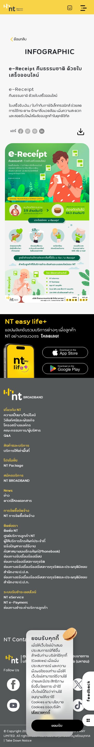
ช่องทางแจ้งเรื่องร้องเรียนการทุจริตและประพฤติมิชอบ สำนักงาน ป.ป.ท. (45, 579)
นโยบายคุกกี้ (40, 712)
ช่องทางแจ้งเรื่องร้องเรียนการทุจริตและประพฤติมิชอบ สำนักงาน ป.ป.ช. (45, 569)
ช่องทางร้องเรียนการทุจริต (24, 561)
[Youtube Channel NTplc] (14, 704)
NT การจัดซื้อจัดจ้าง (19, 515)
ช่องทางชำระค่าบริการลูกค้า (26, 607)
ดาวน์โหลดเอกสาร (18, 500)
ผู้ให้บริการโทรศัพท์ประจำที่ (24, 541)
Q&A (7, 435)
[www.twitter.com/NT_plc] (78, 683)
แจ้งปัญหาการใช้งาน (20, 546)
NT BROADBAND (17, 480)
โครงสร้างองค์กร (17, 425)
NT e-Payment (16, 602)
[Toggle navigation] (84, 8)
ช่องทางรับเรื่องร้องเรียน (23, 556)
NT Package (13, 465)
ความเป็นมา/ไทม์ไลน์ (20, 415)
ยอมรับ (56, 725)
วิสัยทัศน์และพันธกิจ (19, 420)
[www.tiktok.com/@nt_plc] (78, 704)
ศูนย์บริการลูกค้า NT (19, 536)
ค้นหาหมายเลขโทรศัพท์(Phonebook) (32, 551)
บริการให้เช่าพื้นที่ (17, 450)
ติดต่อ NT (11, 530)
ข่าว (7, 495)
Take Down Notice (18, 740)
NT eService (14, 597)
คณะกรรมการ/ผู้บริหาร (22, 430)
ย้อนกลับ (20, 39)
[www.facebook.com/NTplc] (14, 683)
